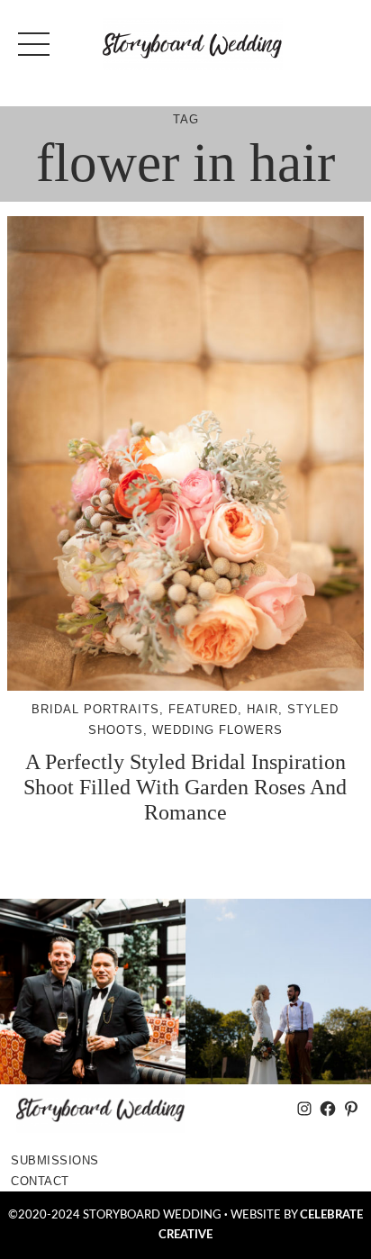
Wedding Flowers (217, 730)
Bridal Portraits (95, 709)
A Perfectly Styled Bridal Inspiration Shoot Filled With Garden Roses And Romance (185, 786)
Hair (262, 709)
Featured (203, 709)
